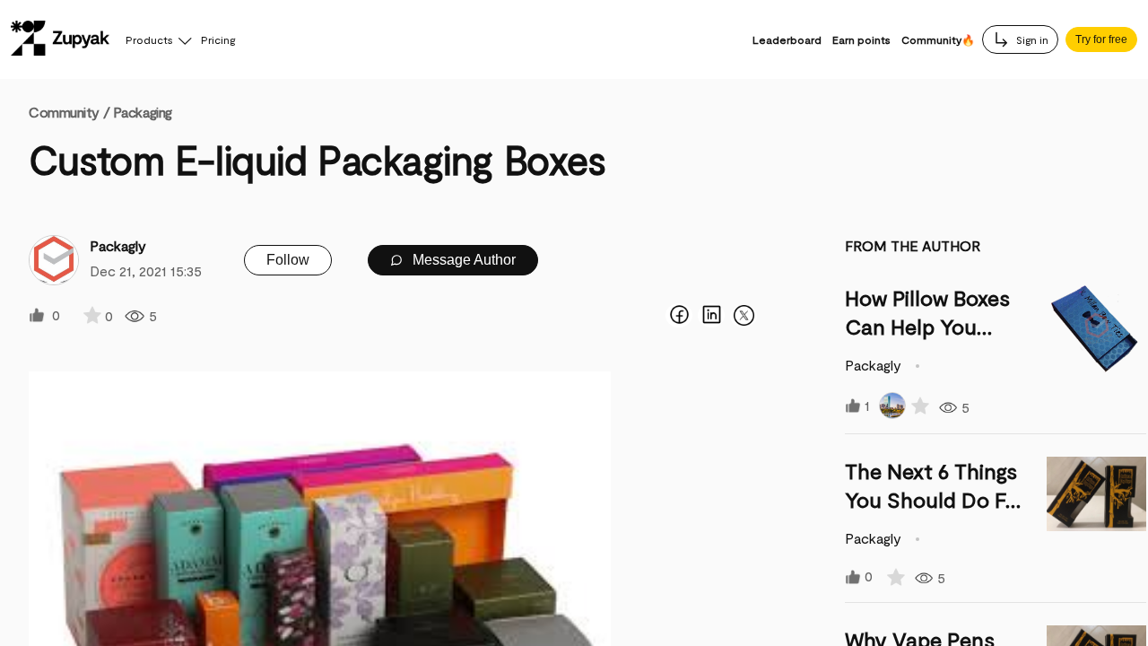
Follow (287, 259)
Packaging (142, 111)
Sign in (1030, 39)
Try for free (1101, 39)
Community (69, 111)
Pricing (218, 39)
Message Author (462, 259)
